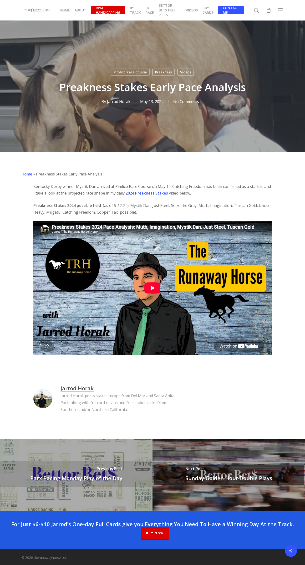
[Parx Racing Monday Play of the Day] (76, 475)
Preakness (163, 72)
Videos (185, 72)
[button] (281, 10)
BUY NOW (155, 533)
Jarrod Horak (118, 101)
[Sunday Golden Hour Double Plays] (228, 475)
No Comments (186, 101)
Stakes (161, 193)
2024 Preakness (140, 193)
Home (26, 174)
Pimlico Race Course (130, 72)
